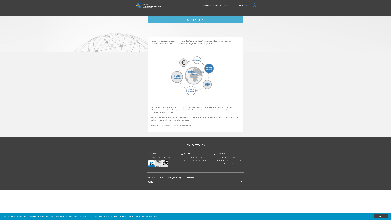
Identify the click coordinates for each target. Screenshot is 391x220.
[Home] (148, 5)
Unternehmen (206, 6)
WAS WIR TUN (217, 6)
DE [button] (247, 6)
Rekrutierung (190, 178)
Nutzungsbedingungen (150, 216)
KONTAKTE (241, 6)
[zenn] (151, 182)
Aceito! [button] (380, 216)
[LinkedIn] (242, 181)
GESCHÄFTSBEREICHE (230, 6)
